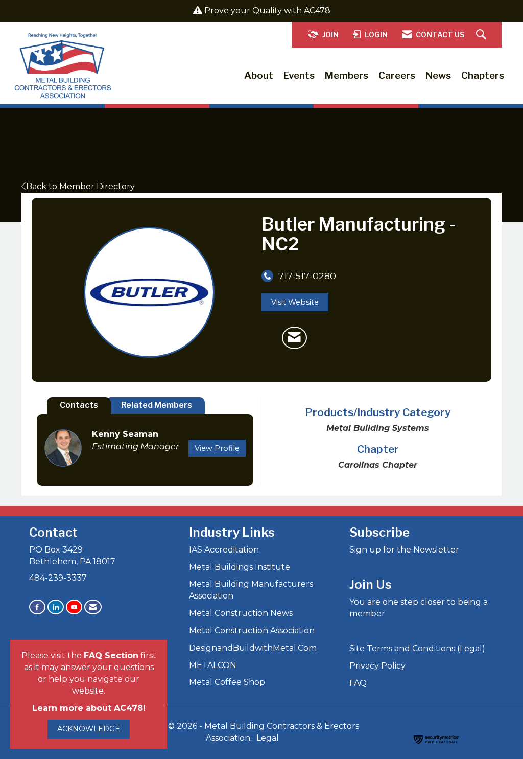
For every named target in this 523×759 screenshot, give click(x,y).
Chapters (482, 75)
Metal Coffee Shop (227, 682)
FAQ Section (111, 655)
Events (299, 75)
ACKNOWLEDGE (88, 728)
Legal (267, 738)
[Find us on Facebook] (37, 607)
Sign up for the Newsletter (404, 550)
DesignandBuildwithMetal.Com (253, 648)
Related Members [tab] (156, 405)
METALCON (212, 665)
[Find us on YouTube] (74, 607)
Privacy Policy (377, 666)
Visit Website (295, 302)
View (217, 448)
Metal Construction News (241, 613)
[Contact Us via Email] (93, 607)
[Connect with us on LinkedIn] (55, 607)
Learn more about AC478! (89, 708)
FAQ (358, 683)
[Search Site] (482, 35)
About (258, 75)
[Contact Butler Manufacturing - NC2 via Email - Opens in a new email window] (294, 338)
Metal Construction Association (252, 630)
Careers (396, 75)
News (438, 75)
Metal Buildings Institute (239, 567)
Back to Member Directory (80, 186)
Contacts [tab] (79, 405)
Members (346, 75)
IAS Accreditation (224, 550)
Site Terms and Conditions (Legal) (417, 648)
